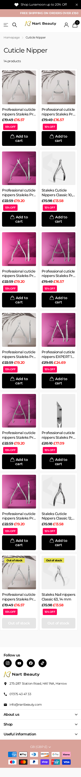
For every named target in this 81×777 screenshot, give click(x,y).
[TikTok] (42, 663)
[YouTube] (19, 663)
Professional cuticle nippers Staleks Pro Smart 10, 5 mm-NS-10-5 (19, 597)
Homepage (12, 37)
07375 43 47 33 (20, 694)
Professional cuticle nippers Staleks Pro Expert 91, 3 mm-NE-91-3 (19, 435)
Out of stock (19, 623)
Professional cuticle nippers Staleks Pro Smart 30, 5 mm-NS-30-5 (58, 112)
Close (40, 714)
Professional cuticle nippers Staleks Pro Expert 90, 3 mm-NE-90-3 (19, 193)
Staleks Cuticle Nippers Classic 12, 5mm (57, 516)
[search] (14, 25)
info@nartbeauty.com (25, 704)
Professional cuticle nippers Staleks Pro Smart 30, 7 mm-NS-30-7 (58, 274)
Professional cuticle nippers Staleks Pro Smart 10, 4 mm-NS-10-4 (19, 354)
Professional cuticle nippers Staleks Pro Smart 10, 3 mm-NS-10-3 (19, 112)
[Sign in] (66, 24)
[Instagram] (8, 663)
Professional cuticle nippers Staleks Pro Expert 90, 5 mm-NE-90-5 (19, 274)
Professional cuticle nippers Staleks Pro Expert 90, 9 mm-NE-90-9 (19, 516)
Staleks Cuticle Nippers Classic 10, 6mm (57, 193)
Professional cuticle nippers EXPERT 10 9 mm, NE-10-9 (58, 354)
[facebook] (31, 663)
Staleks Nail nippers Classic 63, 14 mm (58, 596)
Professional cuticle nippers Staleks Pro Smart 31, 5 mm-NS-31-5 (58, 435)
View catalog (6, 25)
